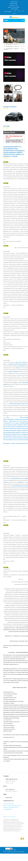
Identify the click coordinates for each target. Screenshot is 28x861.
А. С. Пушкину (10, 403)
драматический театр (16, 478)
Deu (14, 13)
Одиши (10, 371)
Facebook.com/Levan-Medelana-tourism (12, 805)
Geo (15, 10)
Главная (5, 816)
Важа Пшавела (17, 403)
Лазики (17, 367)
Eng (19, 10)
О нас (9, 816)
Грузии (23, 362)
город (16, 362)
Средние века (16, 371)
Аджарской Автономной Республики (18, 364)
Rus (23, 10)
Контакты (13, 816)
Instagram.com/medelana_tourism (10, 807)
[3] (23, 365)
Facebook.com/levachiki (8, 803)
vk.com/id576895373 (7, 809)
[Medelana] (14, 17)
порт (20, 362)
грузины (15, 382)
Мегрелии (21, 482)
